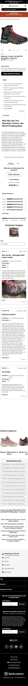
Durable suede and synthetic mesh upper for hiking (15, 482)
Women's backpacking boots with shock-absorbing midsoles (15, 504)
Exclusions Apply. (5, 617)
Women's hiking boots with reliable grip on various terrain (15, 478)
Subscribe (22, 604)
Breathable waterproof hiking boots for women (15, 471)
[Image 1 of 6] (9, 50)
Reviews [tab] (11, 163)
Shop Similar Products (12, 74)
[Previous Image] (2, 50)
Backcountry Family (6, 589)
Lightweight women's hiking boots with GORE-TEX (15, 468)
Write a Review (14, 174)
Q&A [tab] (18, 163)
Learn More (21, 111)
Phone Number (6, 628)
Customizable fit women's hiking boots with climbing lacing (15, 489)
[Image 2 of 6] (11, 50)
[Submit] (2, 9)
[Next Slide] (27, 2)
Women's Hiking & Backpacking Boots (10, 19)
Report (24, 302)
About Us (3, 584)
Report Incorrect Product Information (14, 157)
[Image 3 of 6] (13, 50)
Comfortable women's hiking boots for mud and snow (15, 493)
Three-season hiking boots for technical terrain (15, 486)
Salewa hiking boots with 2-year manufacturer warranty (15, 496)
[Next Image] (26, 50)
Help (1, 579)
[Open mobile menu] (2, 6)
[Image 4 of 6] (15, 50)
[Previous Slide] (1, 2)
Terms (14, 625)
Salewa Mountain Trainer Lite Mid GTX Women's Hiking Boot (15, 464)
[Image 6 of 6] (18, 50)
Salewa (2, 54)
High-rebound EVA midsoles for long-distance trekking (15, 475)
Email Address (6, 601)
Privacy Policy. (19, 625)
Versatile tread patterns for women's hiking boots (15, 500)
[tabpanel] (14, 286)
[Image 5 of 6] (17, 50)
